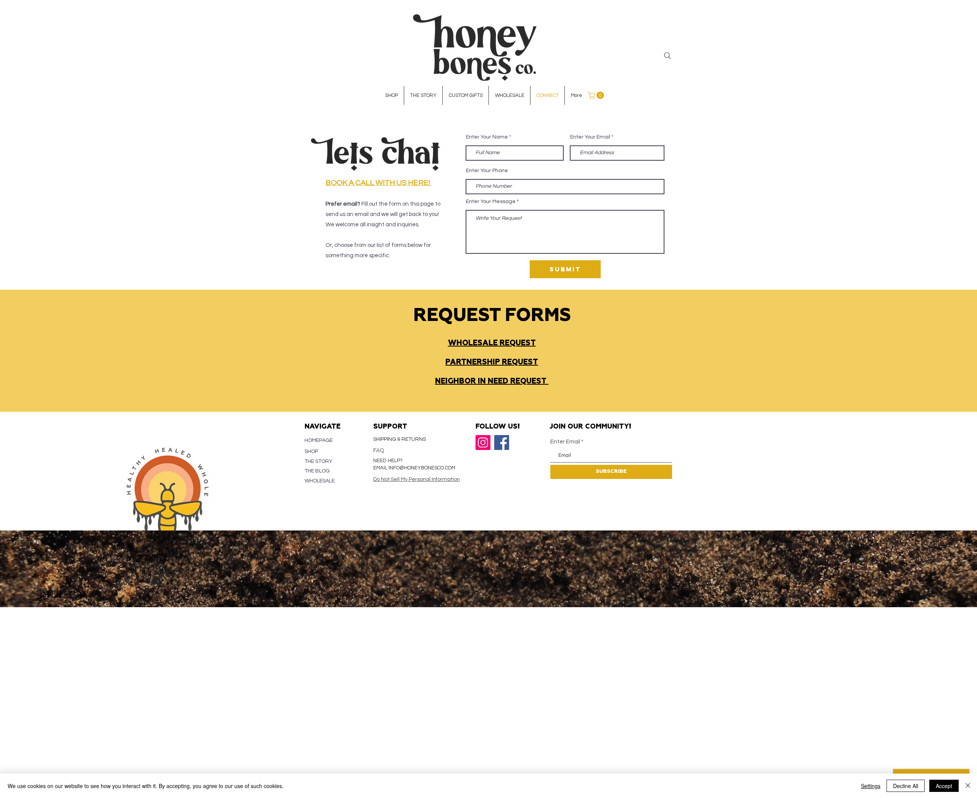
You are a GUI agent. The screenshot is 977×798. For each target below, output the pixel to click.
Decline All (905, 786)
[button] (597, 95)
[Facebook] (501, 442)
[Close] (967, 786)
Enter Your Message (491, 201)
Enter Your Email (590, 137)
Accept (944, 786)
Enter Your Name (487, 137)
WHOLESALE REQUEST (492, 343)
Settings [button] (870, 786)
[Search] (667, 56)
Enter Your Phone (487, 170)
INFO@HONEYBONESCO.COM (422, 468)
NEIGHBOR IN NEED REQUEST (491, 381)
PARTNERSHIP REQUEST (491, 362)
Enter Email (565, 442)
